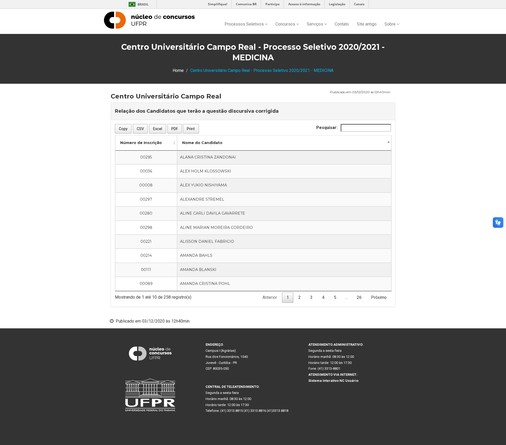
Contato (342, 24)
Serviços (315, 24)
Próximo (379, 297)
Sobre (391, 24)
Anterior (269, 297)
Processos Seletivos (245, 24)
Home (178, 70)
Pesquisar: (327, 127)
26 (359, 297)
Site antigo (367, 24)
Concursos (285, 24)
